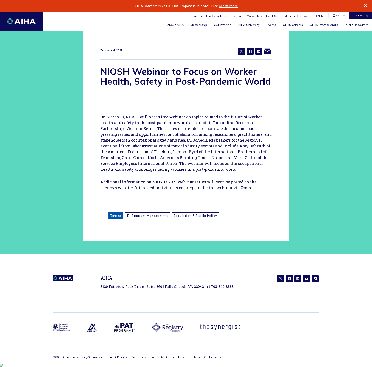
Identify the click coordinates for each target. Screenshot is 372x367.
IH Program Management (147, 215)
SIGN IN (318, 15)
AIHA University (249, 25)
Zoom (245, 187)
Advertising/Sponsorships (89, 357)
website (125, 187)
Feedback (178, 357)
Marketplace (255, 15)
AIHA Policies (118, 357)
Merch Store (273, 15)
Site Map (194, 357)
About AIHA (175, 25)
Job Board (237, 15)
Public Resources (357, 25)
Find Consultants (216, 15)
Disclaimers (138, 357)
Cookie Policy (212, 357)
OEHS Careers (293, 25)
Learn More (228, 6)
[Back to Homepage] (21, 21)
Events (271, 25)
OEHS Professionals (324, 25)
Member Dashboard (297, 15)
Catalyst (197, 15)
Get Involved (222, 25)
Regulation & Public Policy (195, 215)
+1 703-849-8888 (220, 286)
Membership (199, 25)
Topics (115, 215)
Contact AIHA (158, 357)
